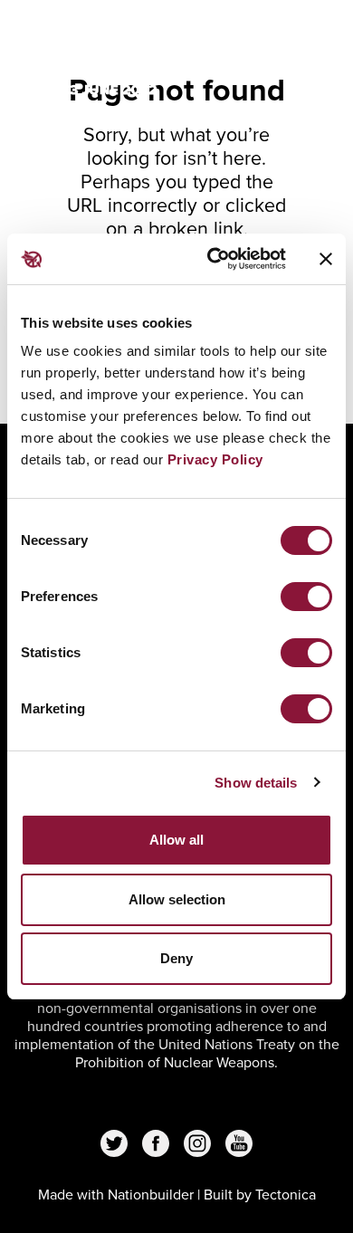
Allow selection (177, 899)
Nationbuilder (151, 1194)
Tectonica (285, 1194)
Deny (176, 958)
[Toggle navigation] (309, 38)
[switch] (306, 596)
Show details (256, 782)
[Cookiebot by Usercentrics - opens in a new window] (214, 259)
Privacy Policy (215, 459)
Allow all (176, 839)
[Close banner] (326, 259)
